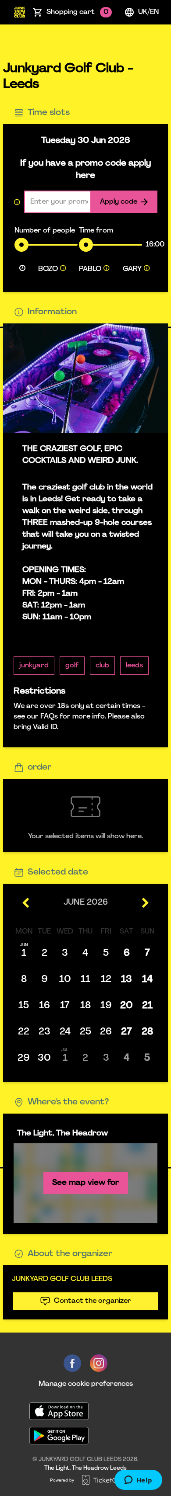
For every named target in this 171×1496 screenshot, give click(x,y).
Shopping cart (77, 12)
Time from (96, 230)
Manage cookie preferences (86, 1384)
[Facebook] (72, 1363)
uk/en (148, 12)
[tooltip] (63, 269)
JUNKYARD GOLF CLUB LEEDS (62, 1279)
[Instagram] (98, 1363)
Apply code (118, 201)
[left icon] (26, 903)
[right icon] (145, 903)
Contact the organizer (92, 1301)
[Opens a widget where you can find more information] (138, 1481)
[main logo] (19, 12)
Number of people (44, 230)
